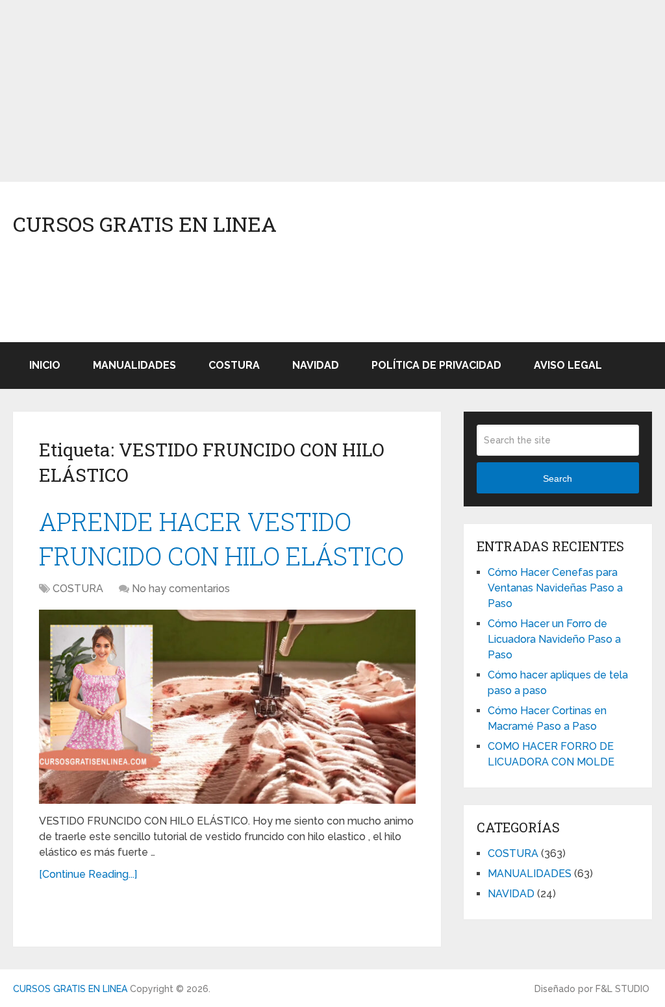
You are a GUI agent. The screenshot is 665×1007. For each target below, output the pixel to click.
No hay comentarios (181, 588)
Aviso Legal (568, 365)
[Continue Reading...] (88, 874)
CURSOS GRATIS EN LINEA (145, 224)
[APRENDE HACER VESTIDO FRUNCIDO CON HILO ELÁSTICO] (227, 707)
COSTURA (234, 365)
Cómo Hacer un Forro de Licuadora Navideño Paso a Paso (554, 639)
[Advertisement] (332, 91)
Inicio (44, 365)
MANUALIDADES (134, 365)
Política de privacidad (436, 365)
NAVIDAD (315, 365)
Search (557, 478)
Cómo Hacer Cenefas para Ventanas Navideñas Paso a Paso (555, 588)
